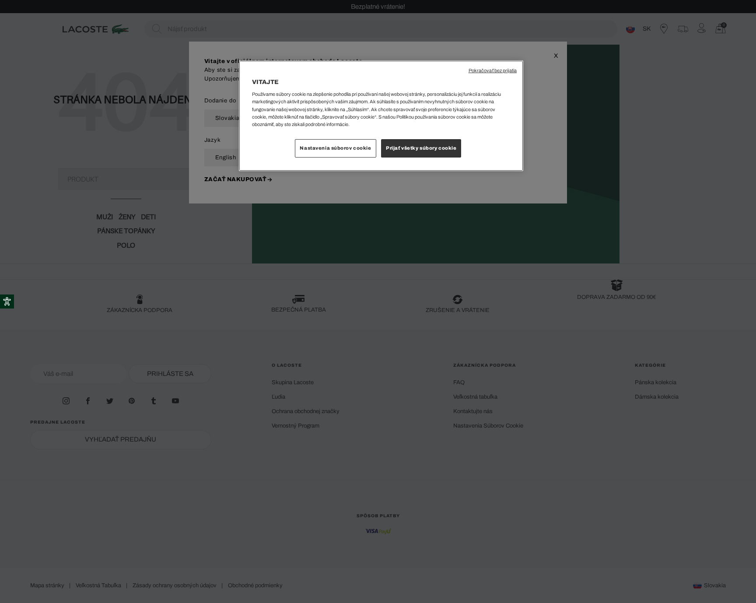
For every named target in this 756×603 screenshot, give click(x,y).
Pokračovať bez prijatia (493, 70)
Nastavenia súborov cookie (335, 148)
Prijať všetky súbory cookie (421, 148)
